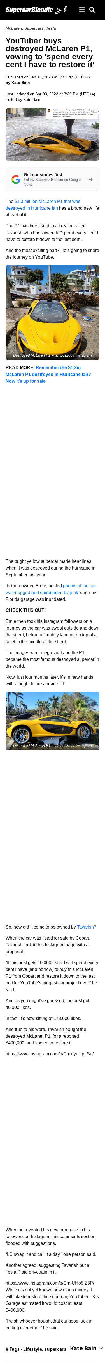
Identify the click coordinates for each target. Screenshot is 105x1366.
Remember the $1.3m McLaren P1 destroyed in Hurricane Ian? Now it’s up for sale (48, 374)
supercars (55, 1349)
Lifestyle (32, 1349)
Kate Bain (31, 99)
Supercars (34, 28)
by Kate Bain (18, 82)
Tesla (51, 28)
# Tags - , (36, 1349)
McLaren (14, 28)
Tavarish (85, 927)
